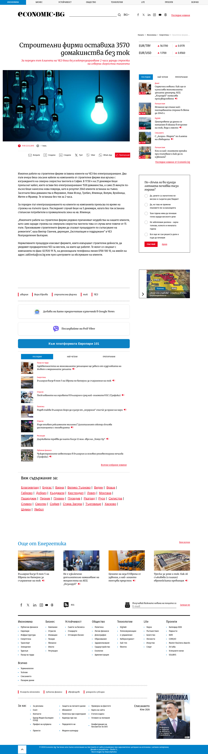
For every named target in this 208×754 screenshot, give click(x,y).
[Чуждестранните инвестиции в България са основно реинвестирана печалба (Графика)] (27, 455)
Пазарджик (28, 498)
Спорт (149, 647)
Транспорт (25, 643)
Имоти (51, 647)
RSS (72, 605)
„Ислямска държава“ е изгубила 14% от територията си (168, 294)
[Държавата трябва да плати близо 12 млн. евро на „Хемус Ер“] (27, 441)
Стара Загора (72, 504)
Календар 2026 (175, 627)
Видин (98, 487)
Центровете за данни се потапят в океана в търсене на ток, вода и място (171, 124)
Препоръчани (109, 356)
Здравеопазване (102, 643)
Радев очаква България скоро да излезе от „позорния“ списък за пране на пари (80, 410)
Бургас (47, 487)
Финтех (123, 647)
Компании (52, 627)
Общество (91, 2)
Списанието (26, 676)
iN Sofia (172, 647)
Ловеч (91, 493)
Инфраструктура (28, 635)
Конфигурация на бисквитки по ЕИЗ (99, 725)
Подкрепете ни (69, 724)
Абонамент (67, 710)
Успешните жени (176, 651)
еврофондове (74, 692)
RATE (171, 635)
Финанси (52, 643)
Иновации (52, 635)
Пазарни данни (27, 680)
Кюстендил (76, 493)
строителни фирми (65, 294)
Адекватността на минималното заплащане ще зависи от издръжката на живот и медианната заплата (79, 368)
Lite (143, 2)
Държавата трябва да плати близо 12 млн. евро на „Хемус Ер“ (71, 439)
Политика (160, 289)
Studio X (113, 749)
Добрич (41, 493)
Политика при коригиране (74, 714)
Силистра (115, 498)
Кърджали (57, 493)
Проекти (169, 2)
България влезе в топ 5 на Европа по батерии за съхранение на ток (74, 380)
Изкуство (150, 643)
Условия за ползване (100, 718)
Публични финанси (29, 627)
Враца (110, 487)
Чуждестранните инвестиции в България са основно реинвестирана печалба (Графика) (80, 455)
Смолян (40, 504)
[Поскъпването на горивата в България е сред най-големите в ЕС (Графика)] (27, 397)
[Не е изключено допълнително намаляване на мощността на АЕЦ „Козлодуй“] (81, 560)
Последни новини (180, 15)
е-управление (126, 635)
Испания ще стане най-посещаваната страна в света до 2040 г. (172, 110)
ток (85, 294)
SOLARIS (172, 654)
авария (24, 294)
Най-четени (72, 356)
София (54, 504)
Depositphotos (111, 752)
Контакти (37, 714)
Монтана (105, 493)
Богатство (150, 635)
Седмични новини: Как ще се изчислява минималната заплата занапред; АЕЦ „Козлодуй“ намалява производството (170, 92)
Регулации (53, 651)
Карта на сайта (98, 710)
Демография (100, 635)
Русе (101, 498)
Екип (35, 710)
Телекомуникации (128, 631)
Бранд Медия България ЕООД (43, 719)
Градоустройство (102, 647)
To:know (24, 672)
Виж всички (184, 542)
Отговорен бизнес (76, 635)
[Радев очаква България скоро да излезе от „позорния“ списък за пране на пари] (27, 412)
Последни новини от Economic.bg (172, 162)
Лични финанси (102, 631)
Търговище (93, 504)
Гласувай (151, 244)
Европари (25, 631)
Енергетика (164, 35)
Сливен (26, 504)
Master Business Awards (179, 643)
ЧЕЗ (96, 294)
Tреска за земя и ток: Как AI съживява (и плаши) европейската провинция (171, 577)
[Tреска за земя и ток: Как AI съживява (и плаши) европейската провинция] (172, 560)
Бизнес (39, 2)
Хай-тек (123, 643)
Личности (150, 639)
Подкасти (173, 631)
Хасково (110, 504)
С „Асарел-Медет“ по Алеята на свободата (171, 138)
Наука (149, 627)
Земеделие (26, 647)
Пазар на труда (27, 654)
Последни (37, 356)
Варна (59, 487)
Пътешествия (152, 631)
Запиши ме (185, 605)
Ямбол (39, 509)
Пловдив (74, 498)
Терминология (27, 668)
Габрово (27, 493)
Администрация (102, 654)
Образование (101, 639)
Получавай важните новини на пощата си (154, 603)
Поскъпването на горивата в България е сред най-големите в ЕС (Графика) (79, 395)
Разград (89, 498)
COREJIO (172, 639)
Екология (99, 651)
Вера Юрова (41, 294)
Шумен (26, 509)
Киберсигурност (127, 639)
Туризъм (24, 651)
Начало (141, 35)
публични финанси (54, 692)
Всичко (195, 2)
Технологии (117, 2)
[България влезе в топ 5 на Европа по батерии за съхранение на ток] (27, 382)
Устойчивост (64, 2)
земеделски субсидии (95, 692)
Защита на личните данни (74, 706)
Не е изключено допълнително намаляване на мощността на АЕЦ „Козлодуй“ (81, 578)
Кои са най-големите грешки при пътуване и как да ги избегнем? (171, 153)
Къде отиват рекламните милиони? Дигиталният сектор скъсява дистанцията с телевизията (74, 426)
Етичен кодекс (97, 714)
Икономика (13, 2)
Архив (164, 244)
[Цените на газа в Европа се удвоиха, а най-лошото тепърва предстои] (127, 560)
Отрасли (52, 631)
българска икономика (30, 692)
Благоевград (30, 487)
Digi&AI (123, 627)
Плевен (59, 498)
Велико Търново (79, 487)
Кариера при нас (69, 718)
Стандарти (72, 631)
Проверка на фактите (101, 706)
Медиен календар (70, 730)
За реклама (38, 706)
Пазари (51, 639)
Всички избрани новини (114, 465)
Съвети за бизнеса (76, 627)
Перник (45, 498)
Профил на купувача (42, 724)
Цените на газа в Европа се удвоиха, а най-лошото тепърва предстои (125, 577)
